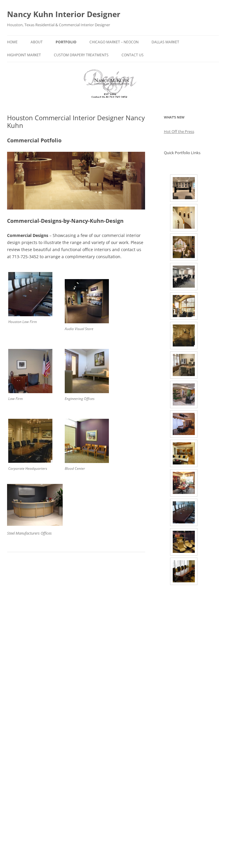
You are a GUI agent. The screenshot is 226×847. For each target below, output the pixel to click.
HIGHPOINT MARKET (24, 54)
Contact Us (133, 54)
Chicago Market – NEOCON (114, 42)
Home (12, 42)
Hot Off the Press (179, 131)
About (37, 42)
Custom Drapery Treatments (81, 54)
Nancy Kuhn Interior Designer (63, 14)
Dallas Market (165, 42)
